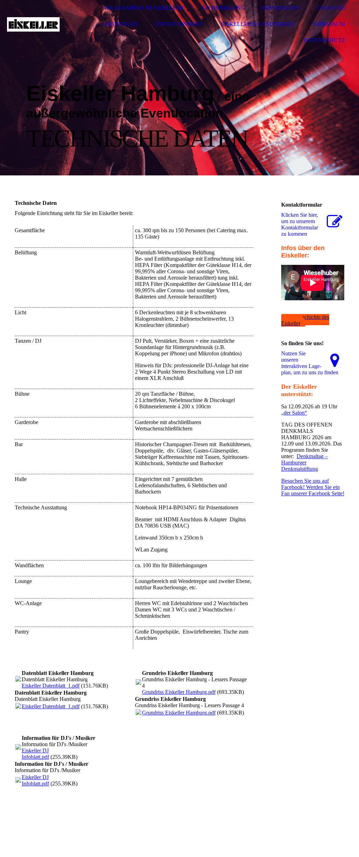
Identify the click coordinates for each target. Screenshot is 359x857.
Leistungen (120, 24)
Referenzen (280, 8)
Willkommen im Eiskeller (144, 8)
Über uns (331, 8)
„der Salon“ (294, 413)
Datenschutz (324, 40)
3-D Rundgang (223, 8)
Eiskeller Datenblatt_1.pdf (51, 686)
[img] (33, 24)
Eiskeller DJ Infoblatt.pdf (35, 754)
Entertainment (179, 24)
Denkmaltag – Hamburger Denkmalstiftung (304, 462)
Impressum (328, 24)
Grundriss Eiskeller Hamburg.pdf (179, 692)
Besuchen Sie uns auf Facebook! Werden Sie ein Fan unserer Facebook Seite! (312, 487)
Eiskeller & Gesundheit (258, 24)
